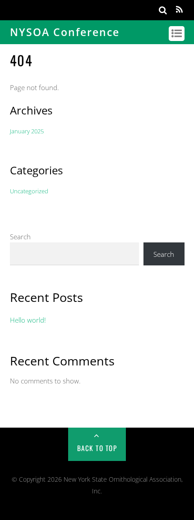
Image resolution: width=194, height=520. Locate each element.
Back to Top (97, 448)
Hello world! (28, 319)
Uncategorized (29, 191)
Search (20, 236)
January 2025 (27, 131)
